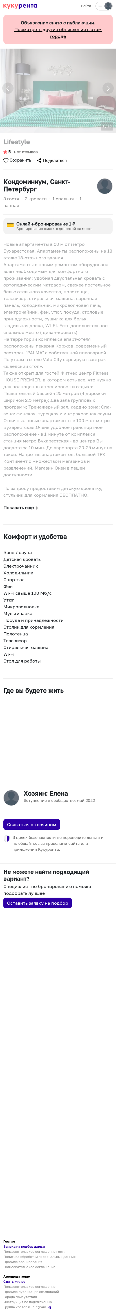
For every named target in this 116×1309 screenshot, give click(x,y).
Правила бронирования (22, 1262)
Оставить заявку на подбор (37, 903)
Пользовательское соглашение (29, 1267)
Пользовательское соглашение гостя (34, 1251)
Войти (86, 6)
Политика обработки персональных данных (39, 1256)
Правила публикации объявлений (31, 1292)
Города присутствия (20, 1297)
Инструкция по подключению (27, 1302)
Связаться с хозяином (31, 824)
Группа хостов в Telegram (25, 1307)
